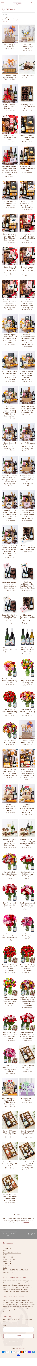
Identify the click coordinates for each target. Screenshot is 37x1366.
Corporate (7, 1263)
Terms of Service (9, 1259)
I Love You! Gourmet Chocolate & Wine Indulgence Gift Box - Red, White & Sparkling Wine (27, 514)
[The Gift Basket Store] (17, 3)
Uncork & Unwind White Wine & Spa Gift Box (9, 1133)
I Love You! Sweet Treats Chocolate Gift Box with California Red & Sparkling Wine (27, 304)
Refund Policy (8, 1257)
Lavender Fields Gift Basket (27, 1099)
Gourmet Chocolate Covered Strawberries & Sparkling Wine (10, 842)
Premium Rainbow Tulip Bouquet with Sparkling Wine (27, 681)
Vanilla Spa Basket (27, 76)
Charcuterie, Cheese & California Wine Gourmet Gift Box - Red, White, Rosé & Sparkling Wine (9, 375)
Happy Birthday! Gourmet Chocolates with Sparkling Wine (27, 547)
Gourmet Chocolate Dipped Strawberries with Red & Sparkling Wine (27, 842)
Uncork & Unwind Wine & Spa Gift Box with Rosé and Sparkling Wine (10, 1198)
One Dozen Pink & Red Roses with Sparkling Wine (27, 874)
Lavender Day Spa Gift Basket (9, 46)
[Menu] (3, 4)
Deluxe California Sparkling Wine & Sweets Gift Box (9, 106)
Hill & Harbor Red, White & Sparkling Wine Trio (27, 650)
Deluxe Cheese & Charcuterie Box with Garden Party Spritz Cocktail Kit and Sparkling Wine (27, 773)
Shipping (6, 1255)
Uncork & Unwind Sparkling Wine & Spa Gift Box (27, 1133)
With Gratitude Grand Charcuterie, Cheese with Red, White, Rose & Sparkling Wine (27, 375)
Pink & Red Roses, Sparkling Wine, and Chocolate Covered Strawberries (10, 1035)
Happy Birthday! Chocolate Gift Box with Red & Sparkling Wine (27, 270)
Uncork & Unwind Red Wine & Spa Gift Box (27, 1067)
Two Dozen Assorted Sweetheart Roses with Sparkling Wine (9, 936)
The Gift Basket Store (20, 1348)
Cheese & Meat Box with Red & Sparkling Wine (27, 168)
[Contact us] (34, 3)
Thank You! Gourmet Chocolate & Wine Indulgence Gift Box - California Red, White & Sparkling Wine (9, 550)
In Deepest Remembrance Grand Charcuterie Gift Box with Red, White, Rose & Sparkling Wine (10, 411)
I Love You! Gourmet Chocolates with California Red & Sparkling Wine (9, 585)
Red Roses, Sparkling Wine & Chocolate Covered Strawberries (9, 968)
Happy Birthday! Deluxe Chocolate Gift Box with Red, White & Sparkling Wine (9, 514)
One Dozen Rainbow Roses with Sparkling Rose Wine (9, 681)
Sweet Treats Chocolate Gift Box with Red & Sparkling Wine (27, 237)
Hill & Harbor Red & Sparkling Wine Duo (10, 649)
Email (4, 1325)
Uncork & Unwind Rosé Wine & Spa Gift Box (9, 1164)
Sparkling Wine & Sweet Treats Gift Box (10, 137)
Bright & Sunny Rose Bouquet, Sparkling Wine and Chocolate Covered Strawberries (27, 1001)
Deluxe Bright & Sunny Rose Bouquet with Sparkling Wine (9, 874)
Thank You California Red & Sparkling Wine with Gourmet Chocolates (27, 585)
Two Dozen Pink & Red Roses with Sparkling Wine (9, 905)
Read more (4, 21)
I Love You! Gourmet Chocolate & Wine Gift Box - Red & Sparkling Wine (27, 446)
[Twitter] (34, 1233)
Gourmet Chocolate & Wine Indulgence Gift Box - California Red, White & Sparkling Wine (27, 480)
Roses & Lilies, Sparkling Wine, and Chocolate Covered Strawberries (10, 1068)
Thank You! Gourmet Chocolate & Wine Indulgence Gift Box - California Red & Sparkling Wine (9, 480)
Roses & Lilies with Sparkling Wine (9, 742)
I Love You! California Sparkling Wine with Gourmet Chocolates (27, 618)
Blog (5, 1268)
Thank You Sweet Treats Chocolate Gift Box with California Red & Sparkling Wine (9, 304)
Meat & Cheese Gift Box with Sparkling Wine (27, 137)
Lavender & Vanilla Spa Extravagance (10, 77)
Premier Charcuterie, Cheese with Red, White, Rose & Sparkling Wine (9, 1101)
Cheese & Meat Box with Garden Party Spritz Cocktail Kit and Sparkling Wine (10, 772)
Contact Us (7, 1248)
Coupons (6, 1266)
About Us (6, 1246)
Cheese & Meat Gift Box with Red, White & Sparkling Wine (10, 203)
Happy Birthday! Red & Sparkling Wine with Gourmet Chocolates (9, 618)
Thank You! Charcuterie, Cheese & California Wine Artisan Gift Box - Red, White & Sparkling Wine (27, 339)
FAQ (4, 1250)
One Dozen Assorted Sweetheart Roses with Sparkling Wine (27, 905)
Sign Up (18, 1336)
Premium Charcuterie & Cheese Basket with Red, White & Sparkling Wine (27, 808)
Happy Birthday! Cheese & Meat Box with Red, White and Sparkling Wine (27, 204)
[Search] (31, 3)
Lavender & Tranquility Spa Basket (27, 47)
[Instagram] (31, 1233)
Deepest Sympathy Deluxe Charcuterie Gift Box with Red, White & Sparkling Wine (10, 338)
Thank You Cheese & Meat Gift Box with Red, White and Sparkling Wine (9, 237)
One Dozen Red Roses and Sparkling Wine (9, 712)
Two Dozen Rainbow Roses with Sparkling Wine (27, 712)
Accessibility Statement (12, 1253)
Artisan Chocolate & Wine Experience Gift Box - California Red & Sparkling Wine (27, 409)
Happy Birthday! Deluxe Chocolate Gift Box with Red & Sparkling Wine (10, 446)
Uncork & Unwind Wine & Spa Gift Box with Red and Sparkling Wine (27, 1165)
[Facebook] (28, 1233)
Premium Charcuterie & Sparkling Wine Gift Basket (10, 807)
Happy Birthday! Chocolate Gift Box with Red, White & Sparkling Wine (10, 270)
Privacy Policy (8, 1261)
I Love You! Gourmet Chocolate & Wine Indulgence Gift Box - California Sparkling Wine (9, 170)
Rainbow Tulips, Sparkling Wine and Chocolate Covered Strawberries (10, 1000)
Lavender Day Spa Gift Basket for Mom (27, 742)
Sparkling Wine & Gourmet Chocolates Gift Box (27, 106)
